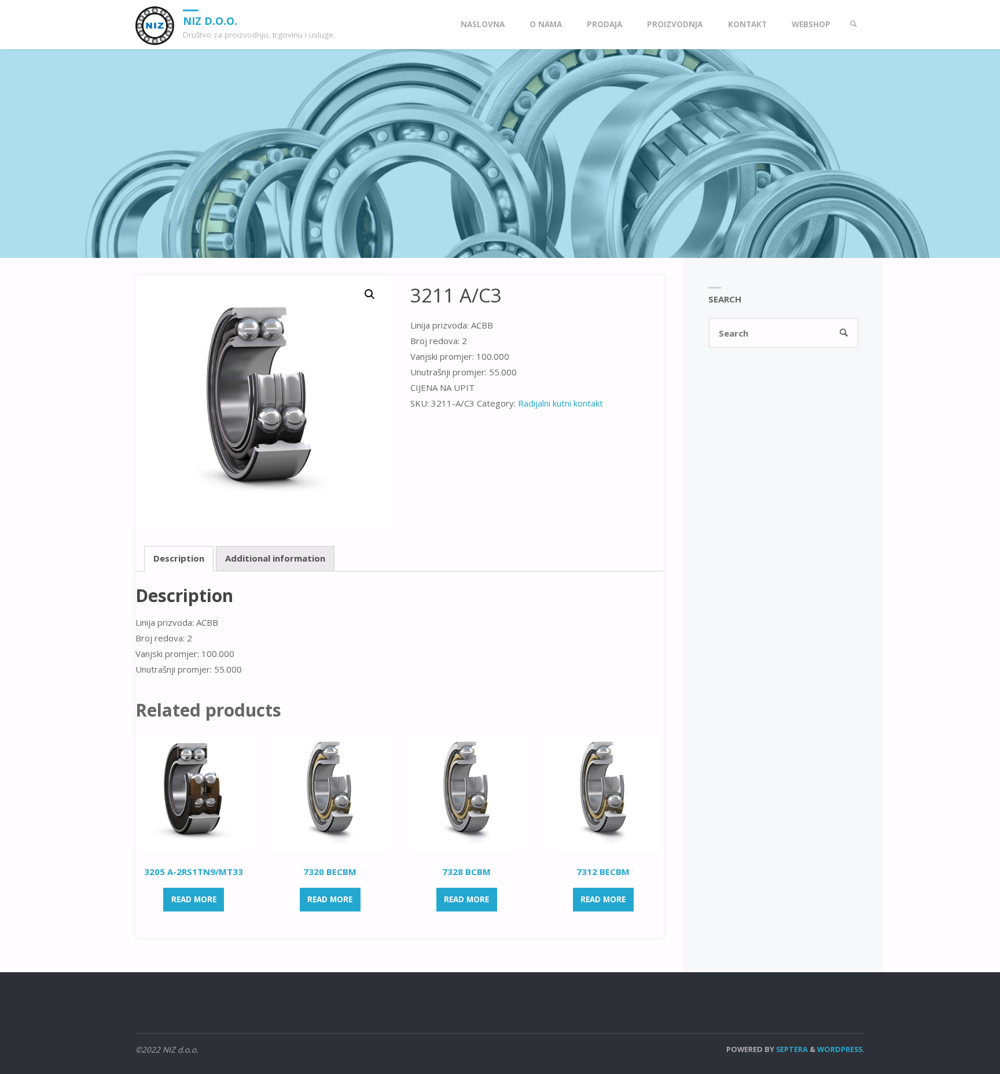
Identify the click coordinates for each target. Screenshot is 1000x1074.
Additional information (275, 558)
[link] (853, 24)
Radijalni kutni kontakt (560, 403)
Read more (193, 899)
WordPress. (841, 1049)
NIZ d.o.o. (210, 20)
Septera (791, 1049)
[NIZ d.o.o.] (154, 24)
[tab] (179, 558)
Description (178, 558)
